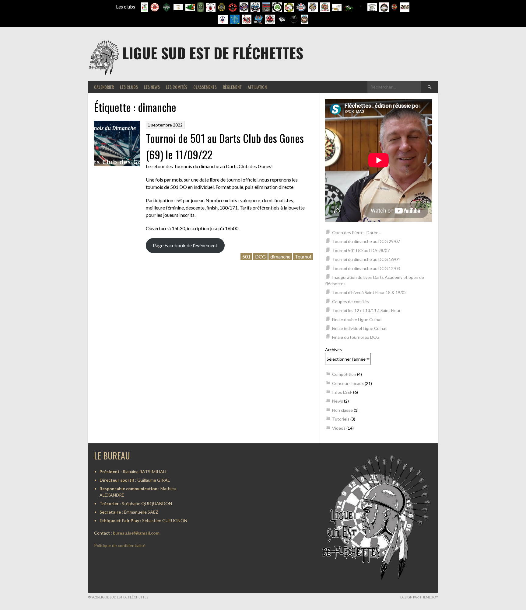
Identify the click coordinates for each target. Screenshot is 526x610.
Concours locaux (348, 383)
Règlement (232, 87)
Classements (205, 87)
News (337, 401)
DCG (260, 256)
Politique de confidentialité (120, 545)
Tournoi (303, 256)
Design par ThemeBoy (419, 597)
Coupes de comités (350, 301)
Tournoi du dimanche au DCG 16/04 (366, 259)
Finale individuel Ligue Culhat (359, 328)
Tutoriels (340, 418)
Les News (152, 87)
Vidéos (338, 428)
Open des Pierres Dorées (356, 232)
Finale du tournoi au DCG (356, 337)
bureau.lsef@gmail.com (136, 532)
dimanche (280, 256)
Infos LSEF (342, 392)
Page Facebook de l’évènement (185, 245)
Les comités (176, 87)
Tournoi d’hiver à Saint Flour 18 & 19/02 (369, 292)
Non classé (342, 410)
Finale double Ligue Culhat (357, 319)
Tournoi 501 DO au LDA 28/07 (361, 250)
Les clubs (129, 87)
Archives (333, 349)
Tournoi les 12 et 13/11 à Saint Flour (366, 310)
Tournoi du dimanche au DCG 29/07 (366, 241)
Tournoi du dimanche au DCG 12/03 (366, 268)
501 (246, 256)
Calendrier (104, 87)
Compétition (344, 374)
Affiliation (257, 87)
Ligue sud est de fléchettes (212, 53)
